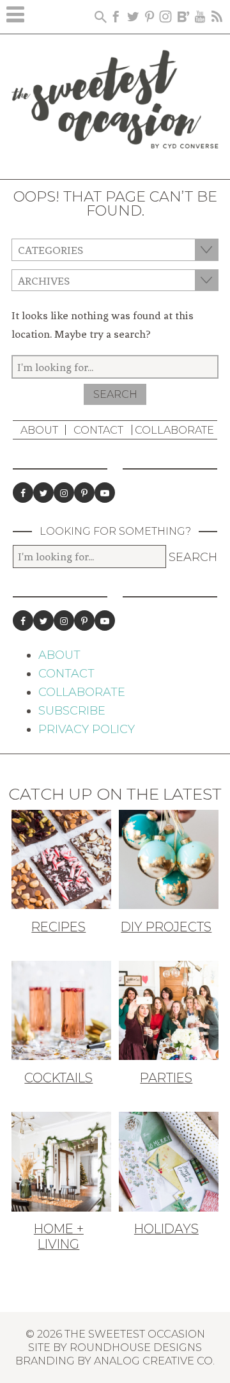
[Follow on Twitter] (43, 492)
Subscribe (71, 711)
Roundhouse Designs (136, 1347)
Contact (98, 429)
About (39, 429)
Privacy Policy (86, 729)
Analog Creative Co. (154, 1360)
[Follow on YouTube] (105, 492)
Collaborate (174, 429)
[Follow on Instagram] (64, 492)
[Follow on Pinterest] (84, 492)
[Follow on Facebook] (23, 492)
